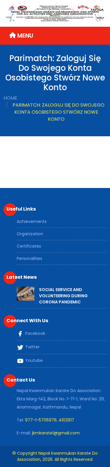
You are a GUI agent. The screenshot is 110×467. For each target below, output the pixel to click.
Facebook (34, 334)
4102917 (66, 420)
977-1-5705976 (41, 420)
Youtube (33, 361)
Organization (30, 234)
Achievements (32, 221)
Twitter (32, 347)
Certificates (29, 246)
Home (10, 98)
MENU (24, 35)
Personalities (29, 258)
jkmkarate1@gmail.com (56, 433)
